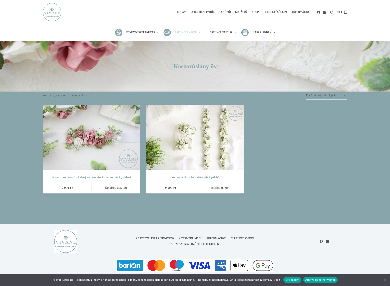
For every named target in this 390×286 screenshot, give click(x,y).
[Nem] (385, 280)
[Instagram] (324, 12)
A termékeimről (202, 12)
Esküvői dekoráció (233, 12)
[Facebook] (318, 12)
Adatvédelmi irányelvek (320, 279)
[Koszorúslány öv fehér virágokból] (195, 137)
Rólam (181, 12)
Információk (301, 12)
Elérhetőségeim (275, 12)
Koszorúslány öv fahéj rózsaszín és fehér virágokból (91, 177)
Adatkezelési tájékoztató (155, 238)
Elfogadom (292, 279)
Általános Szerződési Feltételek (195, 244)
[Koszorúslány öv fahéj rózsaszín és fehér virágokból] (91, 137)
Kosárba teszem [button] (116, 187)
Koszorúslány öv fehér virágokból (195, 177)
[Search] (331, 12)
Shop (255, 12)
